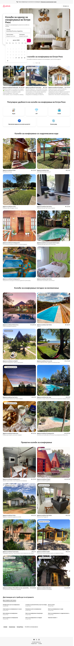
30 (24, 57)
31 (7, 60)
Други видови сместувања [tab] (9, 600)
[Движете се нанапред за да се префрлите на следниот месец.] (24, 40)
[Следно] (39, 63)
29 (21, 57)
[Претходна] (34, 63)
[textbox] (11, 36)
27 (16, 57)
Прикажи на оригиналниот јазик (48, 2)
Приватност (34, 643)
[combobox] (18, 31)
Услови (40, 643)
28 (19, 57)
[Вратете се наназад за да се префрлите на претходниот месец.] (7, 40)
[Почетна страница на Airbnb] (6, 6)
